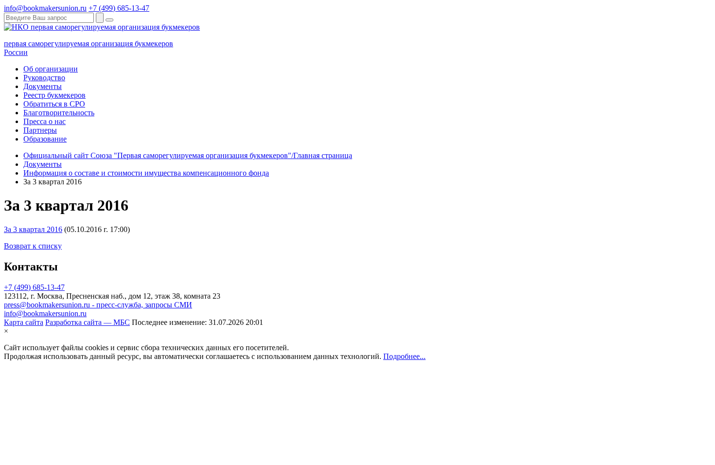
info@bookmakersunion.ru (45, 8)
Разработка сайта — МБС (87, 322)
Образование (45, 139)
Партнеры (40, 130)
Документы (42, 86)
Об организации (50, 69)
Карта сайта (23, 322)
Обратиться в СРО (54, 104)
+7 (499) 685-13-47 (119, 8)
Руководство (44, 77)
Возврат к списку (33, 246)
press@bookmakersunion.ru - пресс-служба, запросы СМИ (98, 305)
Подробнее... (404, 356)
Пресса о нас (44, 121)
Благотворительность (58, 112)
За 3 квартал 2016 (33, 229)
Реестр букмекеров (54, 95)
